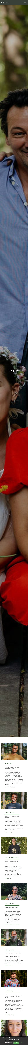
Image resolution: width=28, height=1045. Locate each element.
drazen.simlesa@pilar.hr (10, 832)
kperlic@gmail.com (9, 965)
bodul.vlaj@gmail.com (9, 1014)
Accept (17, 1042)
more (22, 1042)
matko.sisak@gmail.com (10, 787)
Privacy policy (9, 1042)
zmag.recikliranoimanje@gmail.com (12, 924)
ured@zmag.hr (8, 878)
